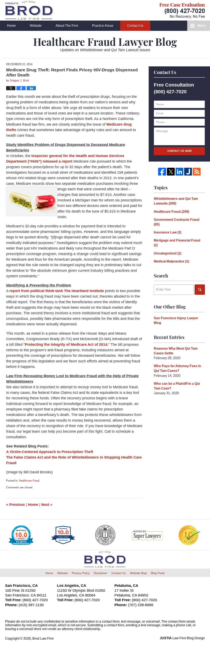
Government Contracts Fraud (176, 222)
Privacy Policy (81, 573)
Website (36, 25)
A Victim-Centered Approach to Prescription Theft (49, 452)
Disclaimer (100, 573)
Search (200, 289)
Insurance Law (167, 232)
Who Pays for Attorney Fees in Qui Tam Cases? (177, 368)
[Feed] (197, 172)
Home (11, 25)
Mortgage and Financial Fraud (177, 243)
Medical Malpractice (171, 261)
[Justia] (188, 172)
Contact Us (135, 25)
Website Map (138, 573)
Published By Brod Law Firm (182, 10)
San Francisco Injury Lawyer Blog (176, 320)
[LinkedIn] (179, 172)
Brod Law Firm (43, 638)
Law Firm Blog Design (182, 638)
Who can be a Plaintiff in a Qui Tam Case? (177, 386)
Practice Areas (102, 25)
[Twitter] (171, 172)
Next (46, 505)
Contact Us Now (179, 151)
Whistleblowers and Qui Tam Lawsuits (176, 201)
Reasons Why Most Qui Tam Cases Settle (175, 351)
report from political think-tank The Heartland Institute (57, 291)
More (201, 25)
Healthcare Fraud (29, 480)
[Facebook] (162, 172)
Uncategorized (167, 253)
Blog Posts (158, 573)
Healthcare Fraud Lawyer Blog (29, 10)
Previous (15, 505)
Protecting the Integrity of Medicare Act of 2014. (66, 344)
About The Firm (67, 25)
